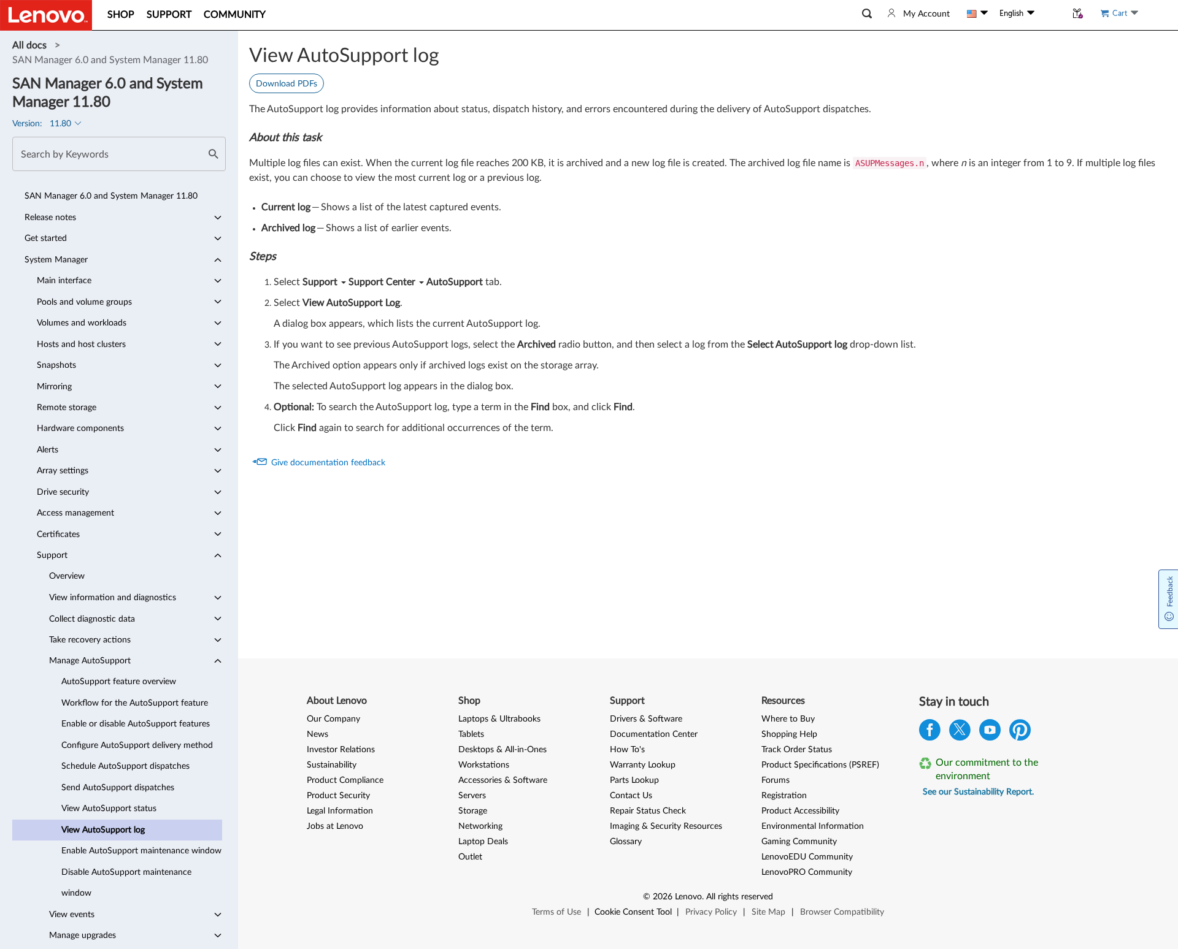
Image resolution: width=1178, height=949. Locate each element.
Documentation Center (654, 734)
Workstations (483, 765)
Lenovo (688, 897)
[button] (867, 13)
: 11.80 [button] (43, 124)
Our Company (333, 719)
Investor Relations (341, 749)
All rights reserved (739, 897)
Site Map (768, 912)
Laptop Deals (483, 841)
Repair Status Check (648, 811)
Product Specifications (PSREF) (820, 765)
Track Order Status (796, 749)
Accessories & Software (502, 780)
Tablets (471, 734)
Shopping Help (789, 734)
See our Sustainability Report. (978, 792)
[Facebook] (930, 733)
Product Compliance (345, 780)
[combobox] (119, 154)
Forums (775, 780)
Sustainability (331, 765)
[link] (30, 45)
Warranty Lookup (643, 765)
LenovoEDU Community (807, 857)
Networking (480, 826)
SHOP (120, 15)
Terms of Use (556, 912)
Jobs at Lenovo (335, 826)
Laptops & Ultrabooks (499, 719)
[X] (960, 733)
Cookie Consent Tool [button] (633, 912)
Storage (472, 811)
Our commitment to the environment (987, 769)
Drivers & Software (646, 719)
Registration (784, 795)
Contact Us (631, 795)
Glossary (626, 841)
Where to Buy (788, 719)
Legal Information (340, 811)
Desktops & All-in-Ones (502, 749)
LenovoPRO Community (806, 872)
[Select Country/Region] (977, 13)
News (317, 734)
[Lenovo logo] (46, 15)
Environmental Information (812, 826)
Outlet (470, 857)
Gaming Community (799, 841)
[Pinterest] (1020, 733)
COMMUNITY (235, 15)
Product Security (338, 795)
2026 (662, 897)
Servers (472, 795)
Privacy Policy (711, 912)
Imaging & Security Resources (666, 826)
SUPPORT (169, 15)
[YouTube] (990, 733)
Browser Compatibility (842, 912)
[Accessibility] (1050, 13)
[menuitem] (117, 196)
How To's (627, 749)
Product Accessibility (800, 811)
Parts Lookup (634, 780)
